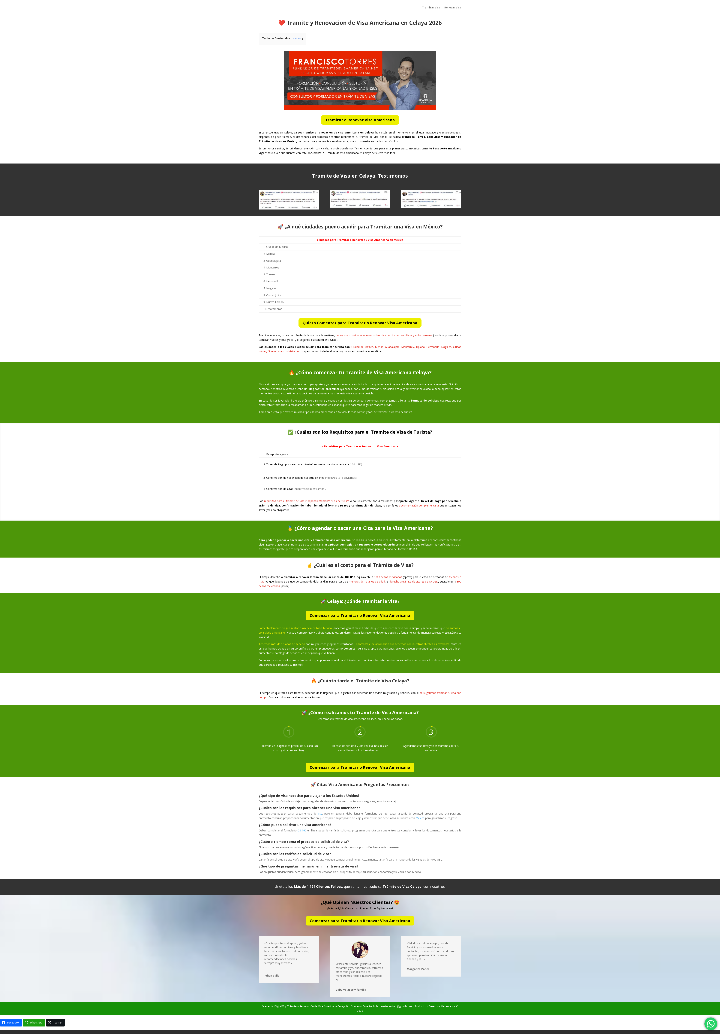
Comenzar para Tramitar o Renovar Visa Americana (360, 615)
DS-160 (301, 830)
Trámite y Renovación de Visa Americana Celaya (316, 1006)
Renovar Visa (452, 7)
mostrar (297, 38)
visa (320, 813)
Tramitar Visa (431, 7)
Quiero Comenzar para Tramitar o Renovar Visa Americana (360, 322)
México (420, 818)
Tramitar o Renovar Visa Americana (360, 119)
